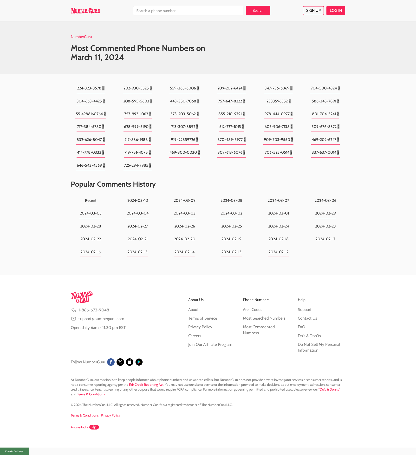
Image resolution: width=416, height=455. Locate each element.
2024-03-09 (184, 200)
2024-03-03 (184, 213)
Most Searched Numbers (264, 318)
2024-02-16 (91, 252)
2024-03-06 (325, 200)
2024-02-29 (325, 213)
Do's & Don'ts (309, 335)
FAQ (301, 326)
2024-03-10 (137, 200)
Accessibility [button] (79, 427)
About (193, 309)
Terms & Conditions (91, 394)
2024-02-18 (278, 239)
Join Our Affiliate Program (210, 344)
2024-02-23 (325, 226)
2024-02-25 (231, 226)
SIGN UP (313, 10)
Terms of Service (202, 318)
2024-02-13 (231, 252)
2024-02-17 (325, 239)
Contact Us (307, 318)
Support (305, 309)
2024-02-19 (231, 239)
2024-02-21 (138, 239)
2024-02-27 (137, 226)
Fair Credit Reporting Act (146, 384)
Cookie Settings (14, 451)
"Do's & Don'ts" (329, 389)
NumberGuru (81, 36)
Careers (194, 335)
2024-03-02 (231, 213)
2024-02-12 (278, 252)
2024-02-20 (184, 239)
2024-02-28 (90, 226)
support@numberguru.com (101, 318)
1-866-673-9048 (93, 310)
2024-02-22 (90, 239)
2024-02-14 (185, 252)
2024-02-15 (138, 252)
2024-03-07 (278, 200)
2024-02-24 (278, 226)
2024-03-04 (138, 213)
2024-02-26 (184, 226)
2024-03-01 (278, 213)
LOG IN (336, 10)
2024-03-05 (91, 213)
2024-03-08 (231, 200)
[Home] (85, 10)
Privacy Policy (200, 326)
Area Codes (252, 309)
